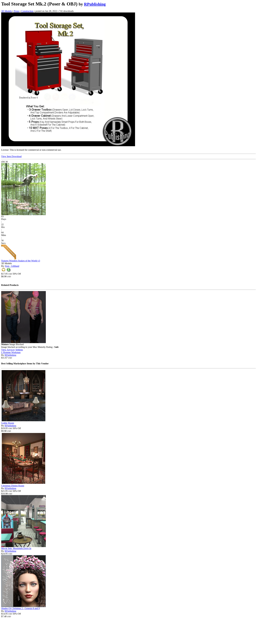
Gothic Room (7, 423)
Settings (19, 349)
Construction (27, 11)
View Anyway (8, 349)
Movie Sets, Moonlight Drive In (16, 548)
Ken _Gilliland (12, 266)
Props (16, 11)
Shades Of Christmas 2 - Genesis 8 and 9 (20, 608)
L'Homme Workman (11, 352)
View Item (6, 156)
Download (17, 156)
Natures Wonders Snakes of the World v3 (20, 260)
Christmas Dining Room (12, 485)
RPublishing (95, 4)
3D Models (6, 11)
